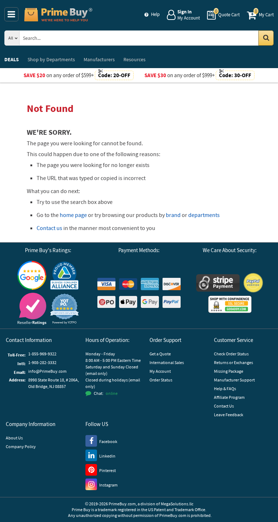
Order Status (160, 380)
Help (155, 14)
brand (173, 214)
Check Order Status (231, 353)
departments (204, 214)
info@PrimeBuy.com (47, 371)
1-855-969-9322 (42, 353)
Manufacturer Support (234, 380)
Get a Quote (160, 353)
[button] (64, 308)
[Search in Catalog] (266, 38)
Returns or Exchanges (233, 362)
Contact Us (224, 406)
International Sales (166, 362)
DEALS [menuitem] (11, 59)
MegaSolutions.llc (177, 503)
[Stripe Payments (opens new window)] (218, 283)
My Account (160, 371)
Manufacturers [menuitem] (99, 59)
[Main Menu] (11, 14)
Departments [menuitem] (51, 59)
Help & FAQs (225, 388)
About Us (14, 437)
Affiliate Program (229, 397)
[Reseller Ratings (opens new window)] (31, 309)
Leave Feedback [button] (228, 414)
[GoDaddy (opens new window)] (230, 304)
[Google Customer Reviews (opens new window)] (31, 275)
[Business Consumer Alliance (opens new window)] (64, 275)
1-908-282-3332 (42, 362)
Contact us (49, 227)
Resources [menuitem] (134, 59)
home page (73, 214)
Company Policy (21, 446)
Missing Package (228, 371)
